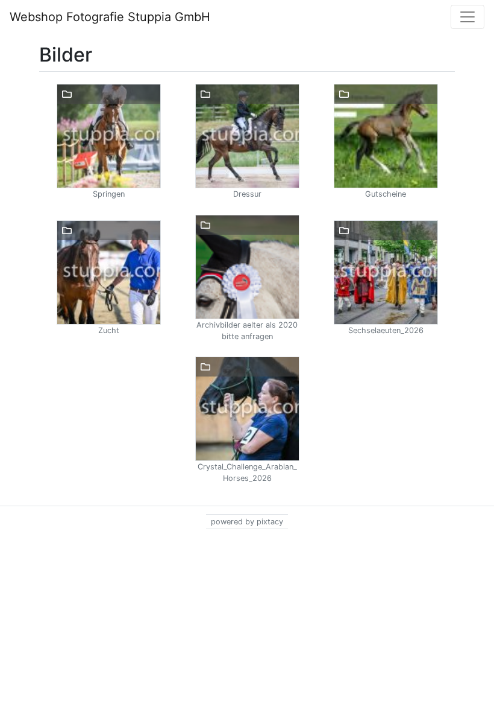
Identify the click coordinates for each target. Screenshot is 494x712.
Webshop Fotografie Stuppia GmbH (110, 17)
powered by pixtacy (247, 521)
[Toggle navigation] (467, 17)
